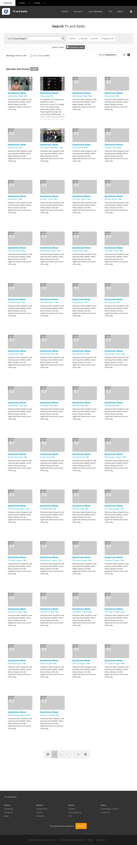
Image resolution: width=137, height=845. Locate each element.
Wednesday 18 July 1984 (17, 96)
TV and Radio (20, 11)
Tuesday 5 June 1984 (113, 147)
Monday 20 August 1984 (17, 612)
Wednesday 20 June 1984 (50, 251)
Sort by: (107, 54)
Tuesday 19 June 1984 (16, 251)
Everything (8, 808)
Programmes (42, 808)
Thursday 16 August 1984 (115, 612)
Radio (6, 816)
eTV (110, 11)
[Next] (85, 754)
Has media (41, 55)
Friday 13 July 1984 (47, 457)
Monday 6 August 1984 (17, 663)
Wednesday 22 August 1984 (19, 715)
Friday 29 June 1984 (79, 302)
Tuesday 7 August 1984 (17, 560)
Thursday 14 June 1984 (81, 199)
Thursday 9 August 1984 (114, 509)
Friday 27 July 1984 (15, 147)
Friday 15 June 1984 (79, 147)
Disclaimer (101, 840)
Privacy (90, 840)
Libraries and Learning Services (41, 840)
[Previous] (48, 754)
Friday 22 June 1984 (79, 251)
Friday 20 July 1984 (112, 96)
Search (65, 11)
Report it (81, 826)
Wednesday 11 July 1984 (17, 405)
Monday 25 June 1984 (80, 354)
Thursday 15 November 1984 (51, 147)
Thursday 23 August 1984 (115, 663)
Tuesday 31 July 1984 (80, 457)
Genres (39, 812)
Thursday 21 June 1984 (114, 251)
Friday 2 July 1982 (46, 96)
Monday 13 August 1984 (49, 715)
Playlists (78, 11)
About (120, 11)
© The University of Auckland (71, 840)
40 (78, 754)
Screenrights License (110, 808)
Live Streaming (95, 11)
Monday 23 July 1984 (48, 509)
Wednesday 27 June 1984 (115, 354)
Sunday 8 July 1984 (112, 405)
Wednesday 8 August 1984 (18, 509)
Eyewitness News (76, 47)
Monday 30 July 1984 (80, 509)
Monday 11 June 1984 (48, 199)
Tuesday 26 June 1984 (16, 302)
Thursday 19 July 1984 (48, 405)
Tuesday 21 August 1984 (114, 560)
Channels (40, 816)
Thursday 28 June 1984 (49, 302)
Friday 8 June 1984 (15, 199)
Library (22, 3)
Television (8, 812)
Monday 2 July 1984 (112, 302)
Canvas (37, 3)
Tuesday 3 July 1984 (15, 354)
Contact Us (105, 812)
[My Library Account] (131, 11)
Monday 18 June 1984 (113, 199)
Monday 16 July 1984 (80, 405)
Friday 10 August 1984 (81, 663)
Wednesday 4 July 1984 (49, 354)
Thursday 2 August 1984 (81, 560)
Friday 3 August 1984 (48, 663)
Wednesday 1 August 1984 (115, 457)
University (7, 3)
